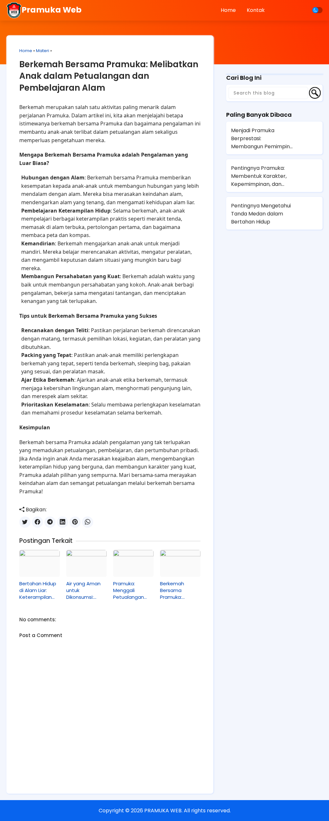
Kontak (256, 10)
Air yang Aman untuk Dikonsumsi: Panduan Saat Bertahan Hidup (84, 590)
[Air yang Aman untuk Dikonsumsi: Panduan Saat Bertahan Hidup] (86, 563)
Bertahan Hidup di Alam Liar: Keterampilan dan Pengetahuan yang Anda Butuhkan (37, 590)
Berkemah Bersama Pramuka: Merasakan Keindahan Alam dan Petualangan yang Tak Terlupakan (179, 590)
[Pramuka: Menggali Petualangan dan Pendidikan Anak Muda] (133, 563)
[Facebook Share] (37, 522)
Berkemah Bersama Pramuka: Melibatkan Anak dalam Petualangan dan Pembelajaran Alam (108, 76)
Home (228, 10)
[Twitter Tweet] (25, 522)
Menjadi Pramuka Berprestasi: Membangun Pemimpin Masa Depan (260, 139)
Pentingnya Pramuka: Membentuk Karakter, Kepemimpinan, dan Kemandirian (259, 176)
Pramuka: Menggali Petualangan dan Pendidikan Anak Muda (131, 590)
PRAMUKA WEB (163, 810)
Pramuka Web (52, 9)
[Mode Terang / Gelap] (317, 10)
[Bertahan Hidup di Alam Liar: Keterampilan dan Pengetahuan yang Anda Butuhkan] (39, 563)
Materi (42, 51)
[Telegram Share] (50, 522)
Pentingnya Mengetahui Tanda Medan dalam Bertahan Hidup (261, 213)
